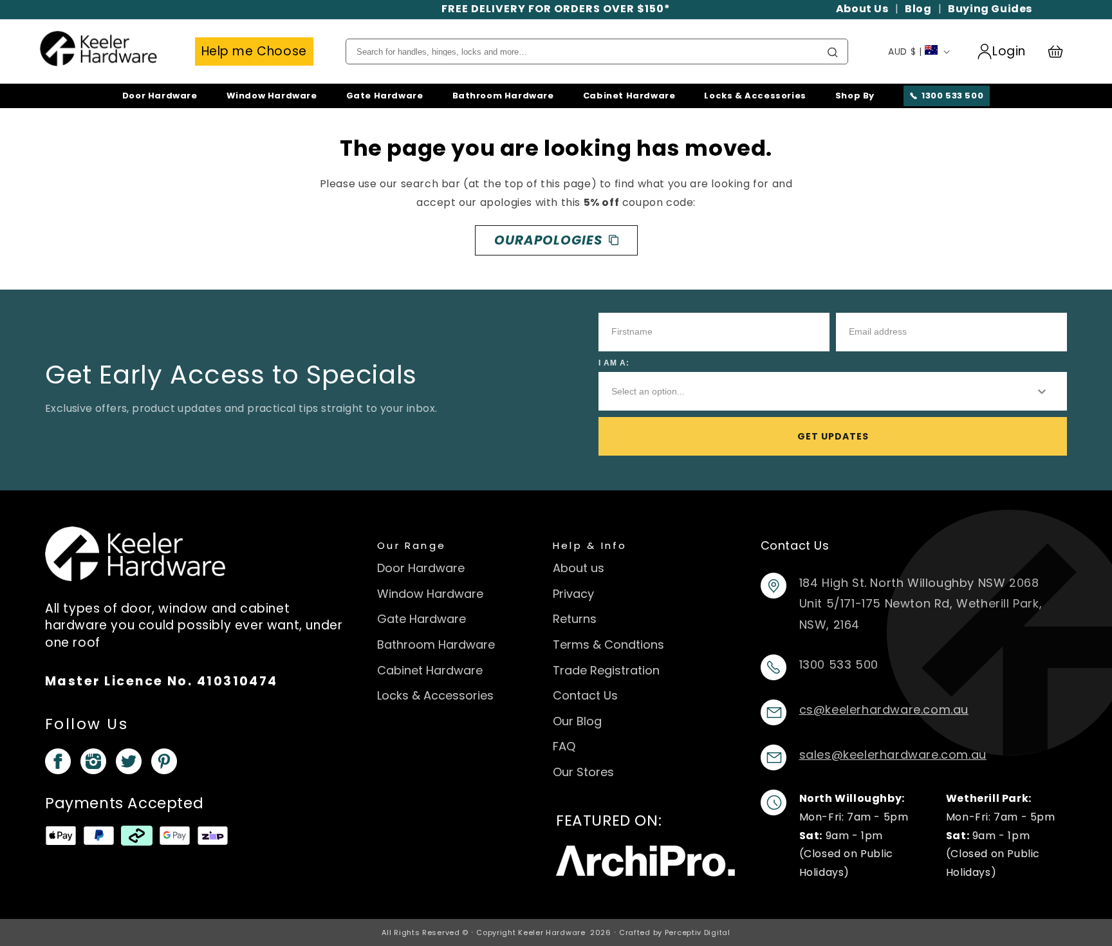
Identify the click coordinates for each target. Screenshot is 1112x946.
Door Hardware (160, 96)
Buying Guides (990, 8)
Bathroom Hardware (503, 96)
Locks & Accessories (755, 96)
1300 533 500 (952, 95)
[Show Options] (1041, 391)
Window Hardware (272, 96)
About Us (862, 8)
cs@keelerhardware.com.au (883, 709)
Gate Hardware (384, 96)
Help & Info (590, 545)
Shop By (855, 96)
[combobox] (812, 391)
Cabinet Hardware (629, 96)
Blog (918, 8)
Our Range (411, 545)
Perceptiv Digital (697, 932)
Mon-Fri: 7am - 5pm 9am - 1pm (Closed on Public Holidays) (854, 835)
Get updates (833, 436)
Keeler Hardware (552, 932)
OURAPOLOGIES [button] (548, 240)
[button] (1061, 51)
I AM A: (613, 362)
